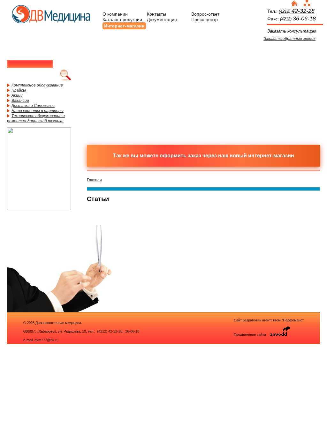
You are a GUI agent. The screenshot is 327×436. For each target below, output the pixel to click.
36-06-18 (131, 331)
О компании (115, 14)
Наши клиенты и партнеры (37, 111)
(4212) (297, 11)
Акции (17, 95)
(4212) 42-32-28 (109, 331)
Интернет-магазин (124, 25)
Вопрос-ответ (205, 14)
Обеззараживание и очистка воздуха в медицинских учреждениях (176, 113)
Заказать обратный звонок (290, 38)
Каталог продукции (122, 19)
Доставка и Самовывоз (33, 105)
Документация (162, 19)
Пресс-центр (204, 19)
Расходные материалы (176, 65)
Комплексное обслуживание (37, 85)
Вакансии (20, 100)
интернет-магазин (271, 155)
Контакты (156, 14)
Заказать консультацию (291, 31)
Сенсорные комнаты (288, 65)
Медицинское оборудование (120, 65)
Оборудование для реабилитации (232, 113)
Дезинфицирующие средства (120, 113)
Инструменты (232, 65)
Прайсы (18, 90)
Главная (94, 180)
